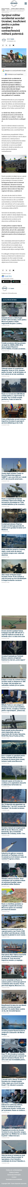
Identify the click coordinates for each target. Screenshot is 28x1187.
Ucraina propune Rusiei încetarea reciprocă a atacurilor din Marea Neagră (13, 1032)
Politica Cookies (14, 1172)
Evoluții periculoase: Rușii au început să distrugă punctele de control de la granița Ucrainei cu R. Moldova (14, 527)
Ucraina (3, 9)
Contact (14, 1177)
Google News (8, 276)
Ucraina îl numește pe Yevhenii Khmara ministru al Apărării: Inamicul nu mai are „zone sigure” (13, 658)
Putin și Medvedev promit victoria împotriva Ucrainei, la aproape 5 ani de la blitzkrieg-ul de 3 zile (14, 421)
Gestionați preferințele (14, 1174)
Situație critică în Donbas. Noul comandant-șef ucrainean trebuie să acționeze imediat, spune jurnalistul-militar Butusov (13, 881)
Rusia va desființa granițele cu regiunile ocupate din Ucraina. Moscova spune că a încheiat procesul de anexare (12, 906)
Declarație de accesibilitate (14, 1179)
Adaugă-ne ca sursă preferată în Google (15, 70)
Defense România (5, 8)
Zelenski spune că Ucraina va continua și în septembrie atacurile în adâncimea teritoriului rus (14, 783)
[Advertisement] (14, 441)
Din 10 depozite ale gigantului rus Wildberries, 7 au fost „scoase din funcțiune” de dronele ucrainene (14, 806)
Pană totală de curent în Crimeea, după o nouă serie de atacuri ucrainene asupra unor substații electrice (13, 552)
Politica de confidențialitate (14, 1170)
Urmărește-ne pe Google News (15, 74)
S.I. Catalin (11, 39)
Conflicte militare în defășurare (17, 8)
